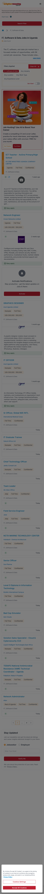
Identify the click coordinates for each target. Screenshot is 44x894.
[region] (22, 878)
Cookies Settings (19, 882)
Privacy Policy (8, 877)
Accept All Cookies (19, 888)
